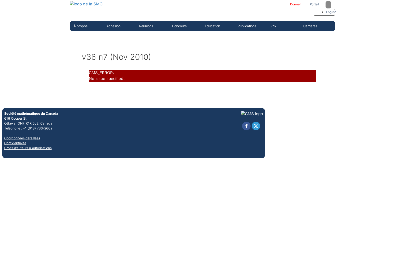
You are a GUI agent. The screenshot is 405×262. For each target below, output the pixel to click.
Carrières (310, 26)
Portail (314, 4)
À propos (80, 26)
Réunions (146, 26)
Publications (247, 26)
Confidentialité (15, 143)
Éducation (212, 26)
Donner (295, 4)
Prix (273, 26)
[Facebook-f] (246, 126)
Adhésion (113, 26)
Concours (179, 26)
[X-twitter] (256, 126)
